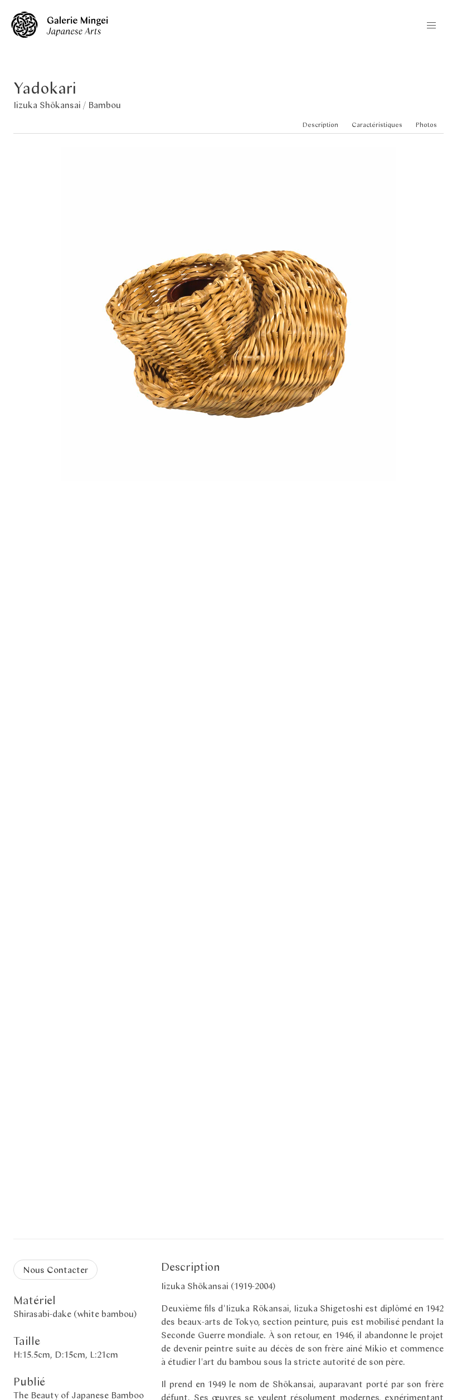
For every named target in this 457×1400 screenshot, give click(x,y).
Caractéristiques (377, 124)
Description (320, 124)
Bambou (104, 104)
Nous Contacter (55, 1269)
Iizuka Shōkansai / (50, 104)
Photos (426, 124)
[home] (59, 34)
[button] (431, 25)
